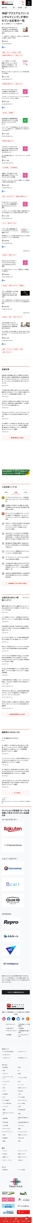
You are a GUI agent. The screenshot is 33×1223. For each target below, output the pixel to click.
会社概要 (9, 1034)
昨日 (6, 492)
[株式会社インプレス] (15, 1183)
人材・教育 (5, 1125)
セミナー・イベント (22, 1150)
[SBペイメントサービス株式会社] (13, 845)
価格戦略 (5, 1118)
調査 (4, 1141)
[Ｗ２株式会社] (11, 950)
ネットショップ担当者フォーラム (7, 3)
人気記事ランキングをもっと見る (17, 583)
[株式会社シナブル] (11, 963)
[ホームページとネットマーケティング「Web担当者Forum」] (8, 1200)
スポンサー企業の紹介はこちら (16, 992)
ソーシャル (21, 1084)
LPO (4, 1097)
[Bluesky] (18, 1018)
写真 (19, 1106)
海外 (14, 7)
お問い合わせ (10, 1028)
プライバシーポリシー (12, 1030)
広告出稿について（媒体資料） (24, 1025)
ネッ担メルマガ (6, 1054)
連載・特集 (4, 7)
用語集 (3, 799)
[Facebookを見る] (8, 1018)
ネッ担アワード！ (22, 1051)
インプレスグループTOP (23, 1035)
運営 (19, 1113)
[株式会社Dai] (13, 884)
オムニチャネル (6, 1128)
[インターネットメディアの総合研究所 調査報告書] (23, 1200)
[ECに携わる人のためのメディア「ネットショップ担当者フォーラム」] (23, 1213)
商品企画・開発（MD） (23, 1122)
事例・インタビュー (22, 1157)
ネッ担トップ (4, 798)
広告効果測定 (21, 1109)
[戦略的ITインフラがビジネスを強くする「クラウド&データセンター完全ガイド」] (8, 1194)
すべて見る (17, 793)
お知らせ (5, 1154)
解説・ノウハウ (21, 1154)
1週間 (16, 492)
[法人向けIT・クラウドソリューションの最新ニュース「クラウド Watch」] (8, 1206)
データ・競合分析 (7, 1103)
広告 (4, 1088)
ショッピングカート (22, 1131)
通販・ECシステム (22, 1135)
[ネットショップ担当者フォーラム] (15, 1008)
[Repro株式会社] (11, 922)
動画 (4, 1109)
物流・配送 (5, 1122)
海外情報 (20, 7)
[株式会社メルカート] (11, 936)
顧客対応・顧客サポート (23, 1118)
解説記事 (5, 1169)
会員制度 (5, 1094)
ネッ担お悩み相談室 (8, 1051)
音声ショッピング (22, 1088)
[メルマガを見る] (4, 1018)
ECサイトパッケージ (8, 1131)
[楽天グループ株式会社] (13, 829)
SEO (19, 1081)
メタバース (5, 1073)
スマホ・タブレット (22, 1100)
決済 (4, 1135)
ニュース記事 (21, 1169)
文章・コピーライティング (8, 1113)
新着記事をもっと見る (17, 438)
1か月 (25, 492)
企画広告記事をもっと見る (17, 714)
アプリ (4, 1091)
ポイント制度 (21, 1103)
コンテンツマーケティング (8, 1077)
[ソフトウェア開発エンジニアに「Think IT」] (23, 1194)
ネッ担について (6, 1058)
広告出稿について (22, 1058)
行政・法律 (21, 1138)
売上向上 (20, 1091)
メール (4, 1084)
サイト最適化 (6, 1100)
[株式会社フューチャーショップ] (13, 868)
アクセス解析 (21, 1097)
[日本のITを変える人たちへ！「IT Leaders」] (23, 1206)
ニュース (5, 1150)
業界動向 (5, 1138)
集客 (19, 1073)
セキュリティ (21, 1125)
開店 (19, 1128)
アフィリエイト (6, 1081)
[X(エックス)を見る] (13, 1018)
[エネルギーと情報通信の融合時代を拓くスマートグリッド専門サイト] (8, 1213)
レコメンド (5, 1106)
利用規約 (21, 1028)
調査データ (5, 1157)
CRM (19, 1094)
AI (18, 1070)
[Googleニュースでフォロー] (23, 1018)
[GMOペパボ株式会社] (13, 900)
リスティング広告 (22, 1077)
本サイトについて (11, 1024)
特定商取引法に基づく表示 (24, 1031)
